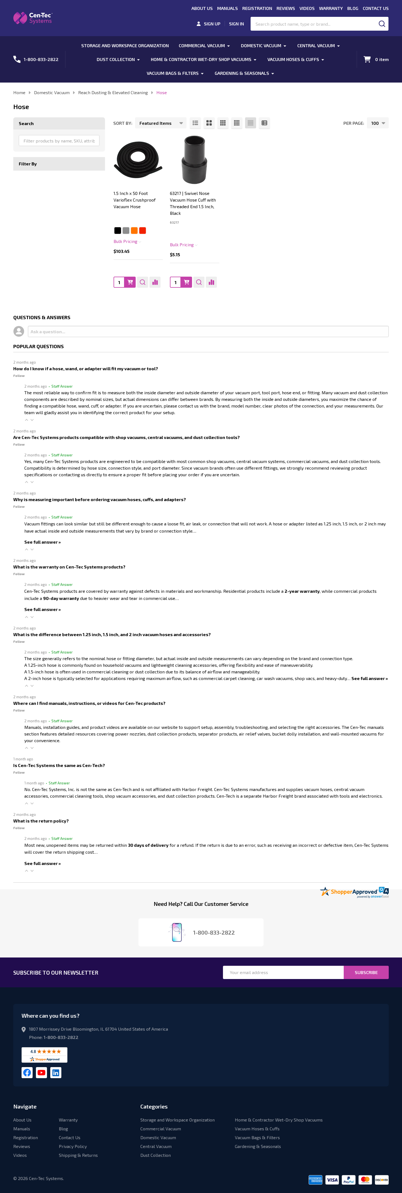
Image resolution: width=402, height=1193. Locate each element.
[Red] (142, 230)
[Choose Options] (130, 282)
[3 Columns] (222, 122)
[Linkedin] (55, 1072)
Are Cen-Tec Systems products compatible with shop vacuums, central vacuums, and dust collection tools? (126, 437)
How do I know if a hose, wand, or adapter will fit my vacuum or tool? (85, 368)
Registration (257, 8)
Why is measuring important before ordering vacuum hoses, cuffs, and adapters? (99, 499)
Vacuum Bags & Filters (173, 73)
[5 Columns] (250, 122)
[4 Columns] (236, 122)
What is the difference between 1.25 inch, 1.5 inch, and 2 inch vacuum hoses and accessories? (112, 634)
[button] (26, 419)
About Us (202, 8)
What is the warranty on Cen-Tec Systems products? (69, 566)
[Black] (118, 230)
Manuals (227, 8)
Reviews (286, 8)
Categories (154, 1106)
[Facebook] (27, 1072)
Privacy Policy (73, 1146)
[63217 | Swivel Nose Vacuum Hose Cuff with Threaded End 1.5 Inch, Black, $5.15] (194, 159)
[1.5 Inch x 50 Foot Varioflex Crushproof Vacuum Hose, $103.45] (138, 159)
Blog (352, 8)
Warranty (331, 8)
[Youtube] (41, 1072)
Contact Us (376, 8)
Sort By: (122, 123)
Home (19, 92)
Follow (19, 375)
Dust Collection (116, 59)
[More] (228, 45)
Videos (307, 8)
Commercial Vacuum (202, 45)
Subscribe (366, 972)
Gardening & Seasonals (242, 73)
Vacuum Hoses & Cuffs (293, 59)
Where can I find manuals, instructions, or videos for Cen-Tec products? (89, 703)
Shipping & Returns (78, 1155)
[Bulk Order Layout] (264, 122)
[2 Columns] (209, 122)
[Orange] (134, 230)
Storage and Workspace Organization (125, 45)
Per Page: (353, 123)
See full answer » (42, 541)
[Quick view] (142, 282)
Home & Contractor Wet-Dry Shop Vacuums (201, 59)
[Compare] (155, 282)
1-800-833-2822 (61, 1037)
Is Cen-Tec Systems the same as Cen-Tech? (59, 765)
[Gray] (126, 230)
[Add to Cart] (186, 282)
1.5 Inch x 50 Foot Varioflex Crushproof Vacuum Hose (135, 200)
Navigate (24, 1106)
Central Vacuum (316, 45)
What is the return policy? (41, 820)
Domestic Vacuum (261, 45)
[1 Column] (195, 122)
